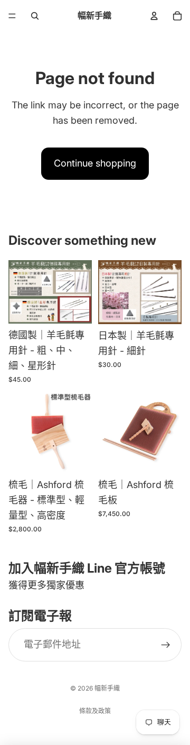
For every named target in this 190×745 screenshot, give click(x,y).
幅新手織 (107, 688)
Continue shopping (95, 163)
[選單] (12, 16)
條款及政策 (95, 711)
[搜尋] (34, 15)
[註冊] (166, 644)
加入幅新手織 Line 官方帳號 (86, 568)
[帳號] (154, 15)
